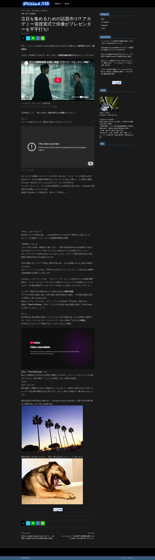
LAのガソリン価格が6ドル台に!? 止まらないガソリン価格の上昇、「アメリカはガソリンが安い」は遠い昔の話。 (117, 63)
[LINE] (33, 38)
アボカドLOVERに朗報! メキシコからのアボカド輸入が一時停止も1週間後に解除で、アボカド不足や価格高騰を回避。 (117, 72)
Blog (67, 4)
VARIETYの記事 (31, 269)
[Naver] (43, 38)
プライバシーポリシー (127, 558)
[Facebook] (38, 38)
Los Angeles (32, 13)
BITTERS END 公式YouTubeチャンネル (37, 106)
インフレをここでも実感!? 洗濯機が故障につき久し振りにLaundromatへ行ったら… (78, 537)
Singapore (104, 25)
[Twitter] (28, 38)
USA (27, 13)
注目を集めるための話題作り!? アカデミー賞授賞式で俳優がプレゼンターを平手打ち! (117, 49)
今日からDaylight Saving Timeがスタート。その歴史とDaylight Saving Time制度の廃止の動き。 (37, 537)
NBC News (25, 170)
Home (23, 10)
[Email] (23, 38)
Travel (57, 4)
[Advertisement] (58, 212)
